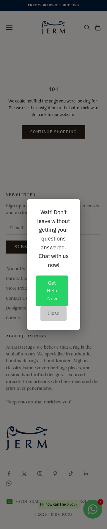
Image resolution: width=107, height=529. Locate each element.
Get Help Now (52, 291)
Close (53, 313)
